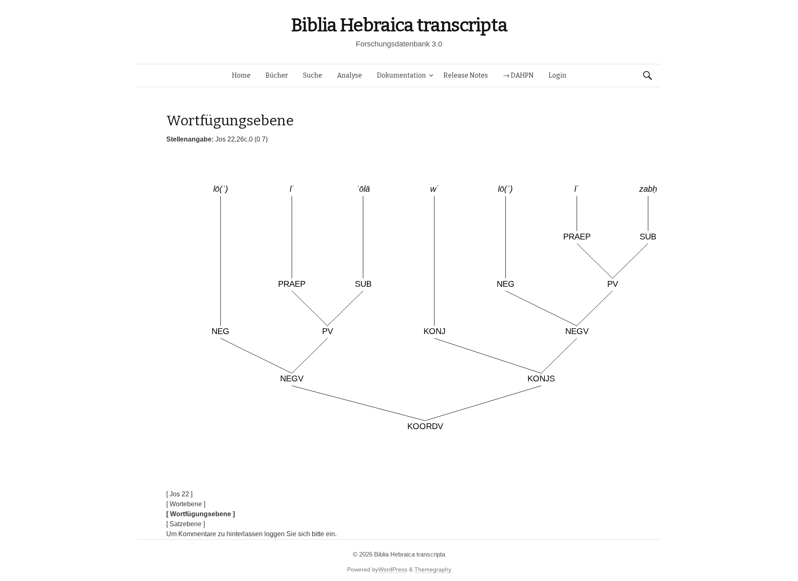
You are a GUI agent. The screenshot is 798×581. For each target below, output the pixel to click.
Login (557, 75)
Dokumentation (401, 75)
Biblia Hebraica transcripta (399, 25)
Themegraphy (432, 569)
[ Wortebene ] (185, 504)
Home (241, 75)
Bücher (277, 75)
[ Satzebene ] (185, 523)
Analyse (349, 75)
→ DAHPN (518, 75)
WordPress (392, 569)
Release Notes (465, 75)
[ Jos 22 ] (179, 494)
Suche (312, 75)
